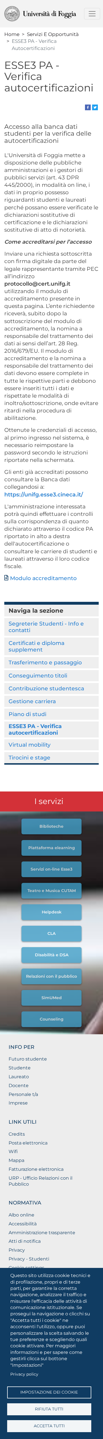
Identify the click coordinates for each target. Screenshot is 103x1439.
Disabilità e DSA (51, 954)
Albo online (21, 1215)
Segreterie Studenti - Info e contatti (46, 627)
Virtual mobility (30, 744)
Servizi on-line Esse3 (51, 869)
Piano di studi (27, 714)
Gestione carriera (32, 701)
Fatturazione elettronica (36, 1169)
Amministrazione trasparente (42, 1232)
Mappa (16, 1160)
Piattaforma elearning (51, 847)
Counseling (52, 1019)
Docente (19, 1085)
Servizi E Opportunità (53, 34)
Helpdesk (52, 912)
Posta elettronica (28, 1143)
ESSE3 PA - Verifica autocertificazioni (35, 729)
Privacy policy (24, 1374)
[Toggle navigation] (92, 13)
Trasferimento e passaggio (45, 662)
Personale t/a (23, 1094)
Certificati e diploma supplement (36, 646)
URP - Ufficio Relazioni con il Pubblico (40, 1181)
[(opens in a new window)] (88, 107)
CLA (51, 933)
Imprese (18, 1103)
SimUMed (51, 997)
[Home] (49, 14)
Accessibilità (23, 1223)
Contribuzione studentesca (46, 688)
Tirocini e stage (29, 757)
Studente (20, 1068)
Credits (17, 1134)
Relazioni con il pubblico (51, 976)
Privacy (17, 1250)
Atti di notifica (25, 1241)
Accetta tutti (49, 1426)
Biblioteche (51, 826)
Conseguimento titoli (38, 675)
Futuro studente (28, 1059)
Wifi (13, 1151)
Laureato (19, 1076)
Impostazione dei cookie (49, 1392)
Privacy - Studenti (29, 1259)
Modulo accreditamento (43, 578)
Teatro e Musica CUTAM (51, 890)
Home (11, 34)
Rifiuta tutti (49, 1409)
